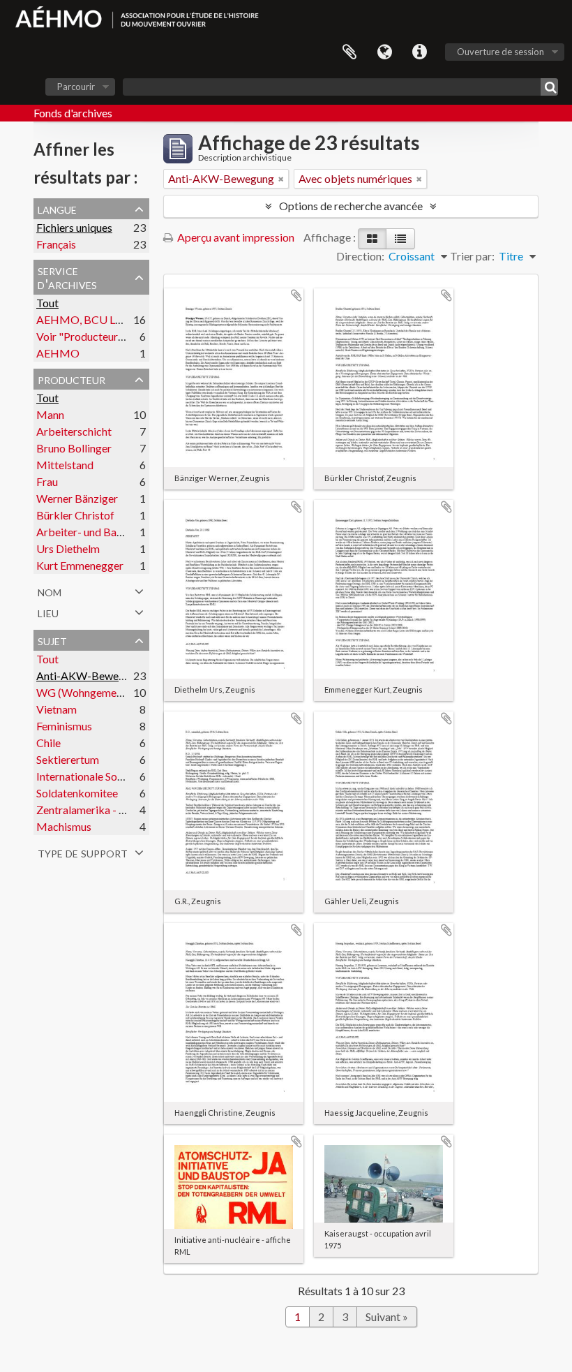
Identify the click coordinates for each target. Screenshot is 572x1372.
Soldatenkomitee (77, 792)
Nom (49, 590)
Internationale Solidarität (96, 776)
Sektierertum (67, 759)
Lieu (48, 611)
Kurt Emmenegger (79, 565)
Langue (384, 52)
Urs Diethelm (68, 548)
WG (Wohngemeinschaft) (97, 692)
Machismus (63, 826)
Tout (47, 302)
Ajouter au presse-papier (296, 295)
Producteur (71, 378)
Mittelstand (64, 464)
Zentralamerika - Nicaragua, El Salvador (131, 809)
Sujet (52, 639)
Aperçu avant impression (234, 237)
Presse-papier (349, 52)
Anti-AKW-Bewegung (89, 675)
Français (56, 244)
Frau (47, 481)
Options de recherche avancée (351, 205)
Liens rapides (419, 52)
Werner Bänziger (77, 498)
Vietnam (56, 709)
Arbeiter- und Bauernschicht (104, 531)
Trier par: (472, 256)
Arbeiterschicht (74, 431)
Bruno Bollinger (74, 448)
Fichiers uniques (74, 227)
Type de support (83, 851)
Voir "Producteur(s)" (85, 336)
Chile (48, 742)
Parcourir (76, 86)
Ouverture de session (500, 51)
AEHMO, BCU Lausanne (94, 319)
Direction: (360, 256)
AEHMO (58, 353)
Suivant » (387, 1316)
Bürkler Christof (75, 515)
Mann (50, 414)
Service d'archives (67, 276)
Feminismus (64, 725)
